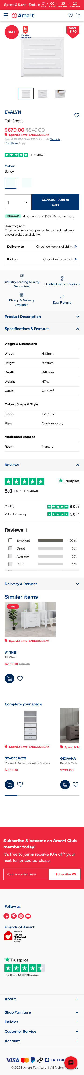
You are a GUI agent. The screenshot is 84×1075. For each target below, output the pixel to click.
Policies (11, 1021)
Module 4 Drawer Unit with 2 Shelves (27, 763)
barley (9, 171)
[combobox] (18, 202)
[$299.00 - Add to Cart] (65, 784)
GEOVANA (68, 758)
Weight (10, 381)
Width (9, 353)
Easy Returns (62, 302)
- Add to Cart (55, 202)
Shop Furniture (18, 1012)
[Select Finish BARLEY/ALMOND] (27, 183)
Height (9, 363)
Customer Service (20, 1031)
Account (12, 1040)
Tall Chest (11, 657)
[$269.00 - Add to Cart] (9, 784)
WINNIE (10, 652)
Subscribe (63, 874)
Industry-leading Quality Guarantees (21, 284)
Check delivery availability (54, 246)
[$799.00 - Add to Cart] (9, 678)
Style (8, 423)
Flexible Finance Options (62, 284)
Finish (9, 414)
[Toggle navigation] (6, 15)
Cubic (9, 391)
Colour (10, 166)
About (10, 999)
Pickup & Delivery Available (22, 302)
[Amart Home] (23, 15)
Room (9, 446)
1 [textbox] (8, 202)
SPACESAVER (15, 758)
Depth (9, 372)
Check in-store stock (58, 259)
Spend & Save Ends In (42, 4)
